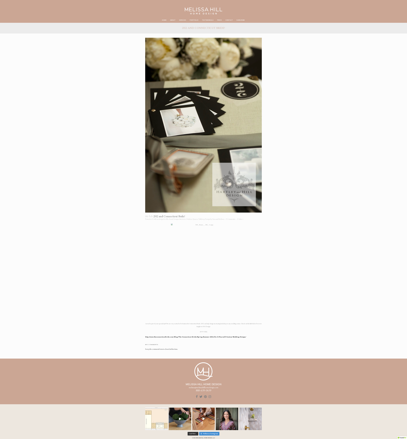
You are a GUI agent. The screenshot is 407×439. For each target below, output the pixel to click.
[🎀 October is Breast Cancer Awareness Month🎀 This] (227, 419)
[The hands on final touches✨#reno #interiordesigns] (203, 419)
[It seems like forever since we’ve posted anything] (156, 419)
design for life (163, 219)
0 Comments (230, 219)
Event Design (173, 219)
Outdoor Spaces (192, 219)
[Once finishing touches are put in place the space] (180, 419)
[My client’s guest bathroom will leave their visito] (250, 419)
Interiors (182, 219)
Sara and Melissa (218, 219)
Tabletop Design (204, 219)
